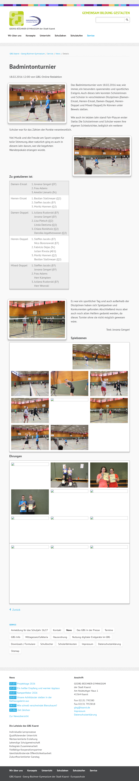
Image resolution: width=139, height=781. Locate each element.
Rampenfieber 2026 (23, 692)
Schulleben (62, 770)
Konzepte (32, 770)
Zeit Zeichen (20, 710)
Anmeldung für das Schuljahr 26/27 (29, 630)
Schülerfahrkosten (67, 644)
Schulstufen (79, 770)
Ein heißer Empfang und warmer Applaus (35, 688)
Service (50, 53)
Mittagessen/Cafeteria (36, 637)
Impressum (87, 644)
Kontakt (57, 630)
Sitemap (15, 650)
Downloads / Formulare (23, 644)
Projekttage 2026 (22, 683)
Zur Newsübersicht (19, 716)
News (58, 53)
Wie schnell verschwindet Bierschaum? (33, 705)
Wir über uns (16, 770)
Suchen (127, 19)
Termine (109, 630)
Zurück (16, 609)
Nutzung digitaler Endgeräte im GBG (91, 637)
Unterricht (47, 770)
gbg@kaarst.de (82, 707)
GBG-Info (15, 637)
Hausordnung (60, 637)
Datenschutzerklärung (109, 644)
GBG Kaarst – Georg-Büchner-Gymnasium (27, 53)
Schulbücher (46, 644)
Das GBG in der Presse (88, 630)
